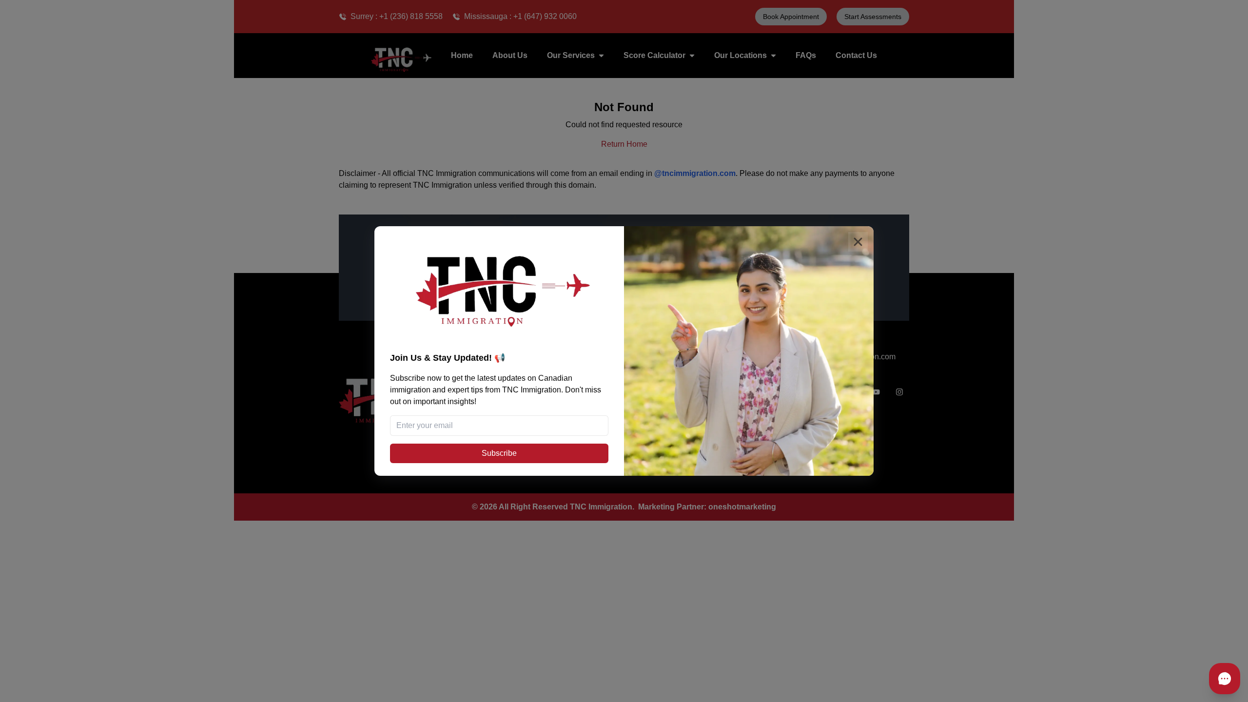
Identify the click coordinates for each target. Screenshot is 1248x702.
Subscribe (499, 453)
